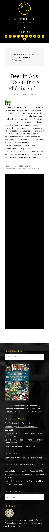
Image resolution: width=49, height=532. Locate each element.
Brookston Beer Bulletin (24, 19)
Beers (27, 166)
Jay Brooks (9, 446)
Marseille (38, 128)
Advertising (21, 168)
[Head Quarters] (9, 517)
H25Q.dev (38, 520)
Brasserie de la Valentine (25, 151)
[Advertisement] (24, 252)
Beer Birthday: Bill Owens (27, 446)
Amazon (8, 412)
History (37, 168)
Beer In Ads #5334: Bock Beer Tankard (20, 458)
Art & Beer (19, 166)
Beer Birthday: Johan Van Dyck (17, 471)
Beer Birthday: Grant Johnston (29, 423)
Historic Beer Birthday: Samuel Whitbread (21, 464)
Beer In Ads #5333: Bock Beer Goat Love (21, 475)
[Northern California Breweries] (17, 400)
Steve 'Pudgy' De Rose (14, 440)
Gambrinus (9, 427)
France (30, 168)
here (19, 526)
